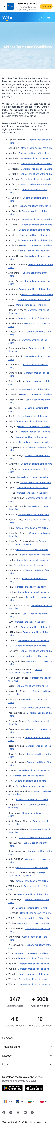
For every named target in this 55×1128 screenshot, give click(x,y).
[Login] (41, 18)
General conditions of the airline (37, 148)
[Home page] (7, 17)
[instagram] (11, 1113)
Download (46, 6)
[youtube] (18, 1113)
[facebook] (4, 1113)
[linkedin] (25, 1113)
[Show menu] (49, 18)
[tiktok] (33, 1113)
